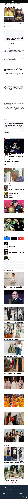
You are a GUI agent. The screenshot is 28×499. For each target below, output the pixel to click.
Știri (6, 3)
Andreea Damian (10, 23)
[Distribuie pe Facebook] (20, 23)
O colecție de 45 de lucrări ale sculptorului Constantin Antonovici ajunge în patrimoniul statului (16, 193)
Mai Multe (14, 482)
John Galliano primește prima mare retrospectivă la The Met (14, 125)
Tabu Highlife (17, 493)
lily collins (10, 133)
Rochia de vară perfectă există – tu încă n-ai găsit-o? (11, 480)
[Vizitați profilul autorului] (4, 23)
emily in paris (6, 133)
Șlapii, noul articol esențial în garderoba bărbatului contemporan (14, 126)
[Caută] (24, 1)
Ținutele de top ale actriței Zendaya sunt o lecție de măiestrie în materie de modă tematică (14, 124)
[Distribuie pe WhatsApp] (22, 23)
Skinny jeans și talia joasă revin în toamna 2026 (12, 127)
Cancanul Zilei (14, 493)
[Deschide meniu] (4, 1)
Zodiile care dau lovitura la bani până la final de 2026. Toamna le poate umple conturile (16, 256)
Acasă (5, 3)
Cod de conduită (15, 489)
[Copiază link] (19, 23)
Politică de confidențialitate (10, 489)
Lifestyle (5, 155)
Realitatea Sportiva (6, 493)
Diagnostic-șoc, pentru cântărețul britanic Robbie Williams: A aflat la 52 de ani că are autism (15, 242)
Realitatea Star (10, 493)
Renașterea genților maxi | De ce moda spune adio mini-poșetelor (13, 356)
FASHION (8, 3)
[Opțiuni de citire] (26, 497)
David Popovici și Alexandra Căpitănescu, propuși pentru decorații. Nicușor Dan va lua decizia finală (16, 186)
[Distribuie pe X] (23, 23)
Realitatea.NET (2, 493)
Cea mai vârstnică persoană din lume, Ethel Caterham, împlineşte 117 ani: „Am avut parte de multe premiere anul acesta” (14, 184)
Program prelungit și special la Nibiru (10, 159)
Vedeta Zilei (24, 493)
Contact (1, 489)
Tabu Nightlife (20, 493)
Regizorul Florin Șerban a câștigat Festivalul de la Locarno (12, 161)
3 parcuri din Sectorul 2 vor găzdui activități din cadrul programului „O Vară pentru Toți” (16, 246)
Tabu (23, 479)
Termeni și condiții (5, 489)
